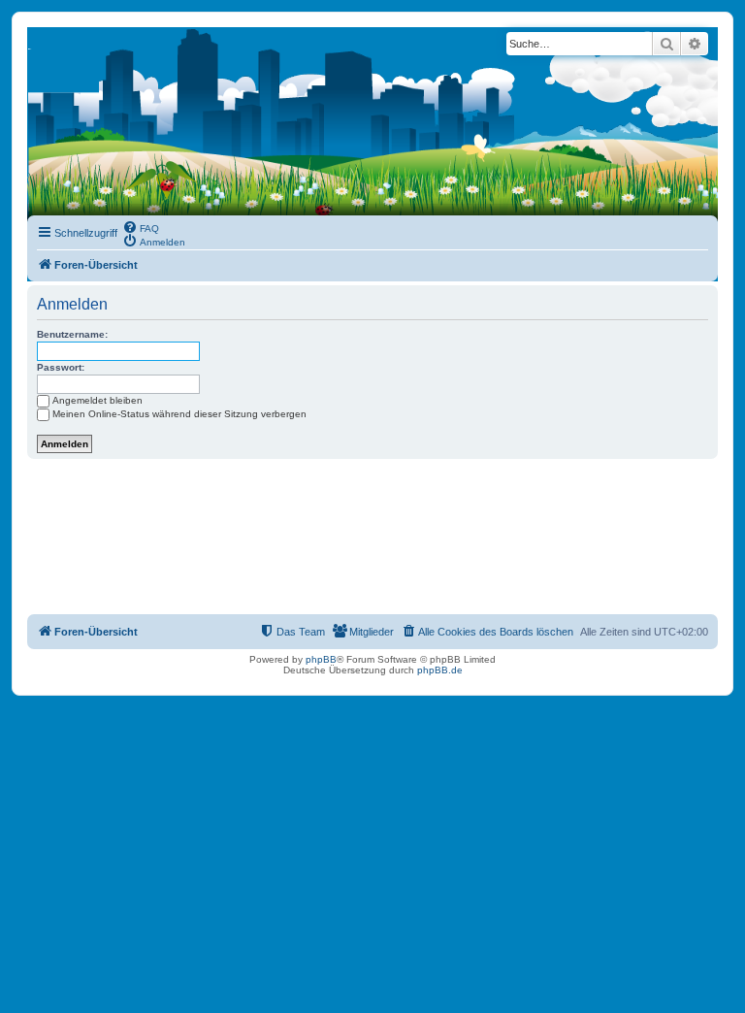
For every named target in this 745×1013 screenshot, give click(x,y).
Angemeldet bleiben (97, 400)
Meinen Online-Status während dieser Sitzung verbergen (179, 413)
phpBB (321, 659)
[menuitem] (140, 227)
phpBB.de (440, 670)
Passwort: (60, 367)
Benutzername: (72, 334)
